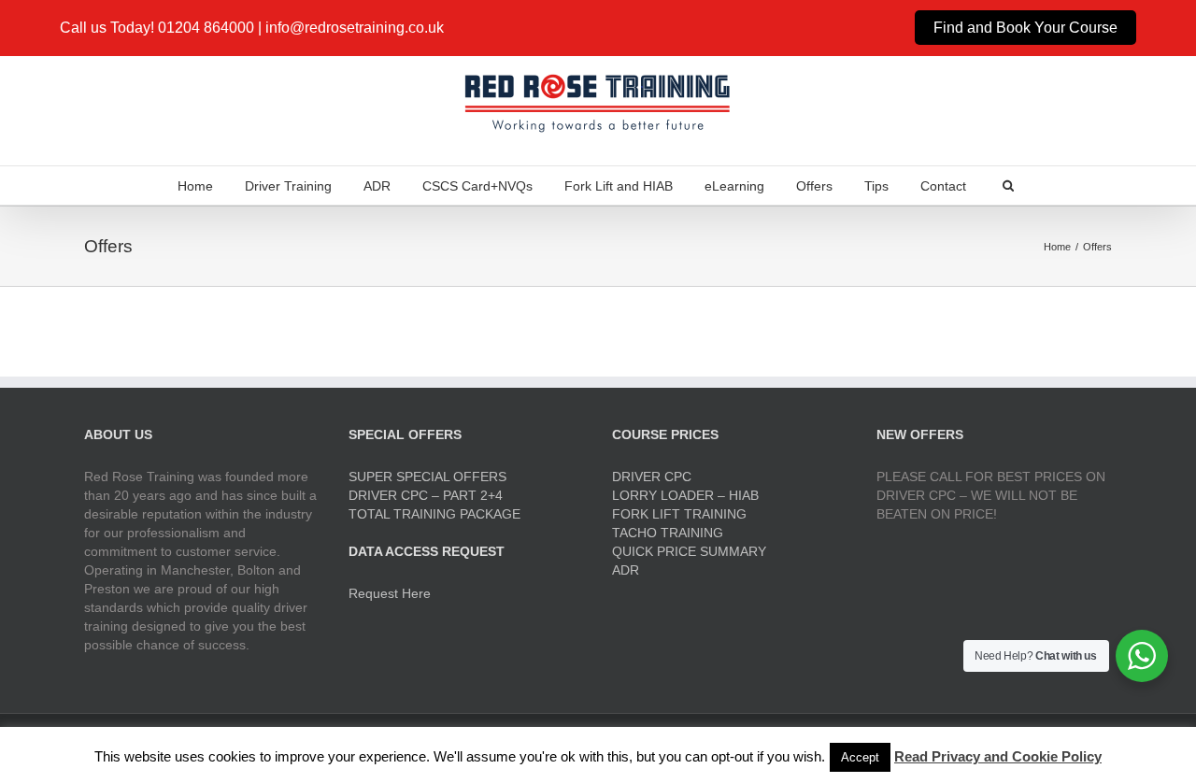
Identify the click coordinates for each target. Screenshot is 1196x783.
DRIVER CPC (651, 476)
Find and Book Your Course (1025, 28)
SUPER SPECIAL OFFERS (427, 476)
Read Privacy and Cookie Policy (998, 756)
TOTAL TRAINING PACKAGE (434, 513)
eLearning (734, 185)
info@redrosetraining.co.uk (354, 28)
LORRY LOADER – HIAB (685, 495)
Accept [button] (860, 757)
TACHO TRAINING (667, 532)
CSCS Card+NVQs (477, 185)
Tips (876, 185)
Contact (943, 185)
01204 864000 (206, 28)
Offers (814, 185)
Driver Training (288, 185)
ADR (377, 185)
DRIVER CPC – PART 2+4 (426, 495)
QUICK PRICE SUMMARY (689, 551)
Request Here (390, 593)
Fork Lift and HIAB (618, 185)
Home (195, 185)
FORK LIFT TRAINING (679, 513)
